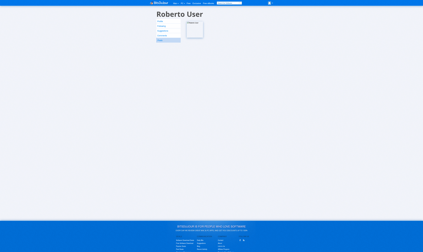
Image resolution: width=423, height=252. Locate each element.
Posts (160, 40)
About (220, 243)
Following (161, 25)
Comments (162, 35)
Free (189, 3)
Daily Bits (200, 240)
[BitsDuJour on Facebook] (240, 240)
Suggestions (162, 30)
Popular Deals (181, 246)
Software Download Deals (185, 240)
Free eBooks (208, 3)
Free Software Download (184, 243)
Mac (175, 3)
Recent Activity (202, 249)
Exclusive (197, 3)
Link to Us (221, 246)
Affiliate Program (223, 249)
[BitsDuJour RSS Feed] (244, 240)
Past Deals (180, 249)
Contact (220, 240)
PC (182, 3)
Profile (160, 21)
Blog (198, 246)
